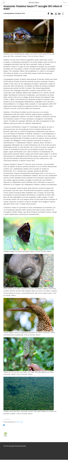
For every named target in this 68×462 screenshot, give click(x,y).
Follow (65, 2)
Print (5, 436)
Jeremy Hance (9, 13)
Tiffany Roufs (19, 422)
